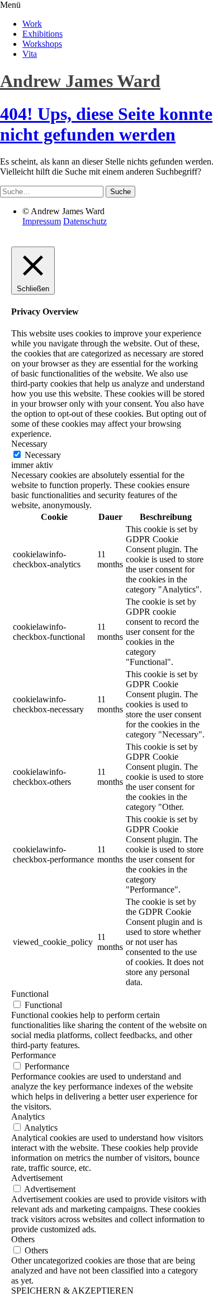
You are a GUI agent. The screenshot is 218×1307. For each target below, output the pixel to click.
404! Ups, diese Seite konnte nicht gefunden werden (106, 124)
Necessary (43, 455)
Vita (29, 54)
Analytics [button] (28, 1116)
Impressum (41, 221)
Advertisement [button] (37, 1178)
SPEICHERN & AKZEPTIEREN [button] (72, 1290)
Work (32, 23)
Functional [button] (30, 994)
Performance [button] (33, 1055)
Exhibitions (42, 33)
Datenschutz (85, 221)
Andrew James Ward (80, 81)
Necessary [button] (29, 443)
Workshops (42, 44)
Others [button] (23, 1239)
